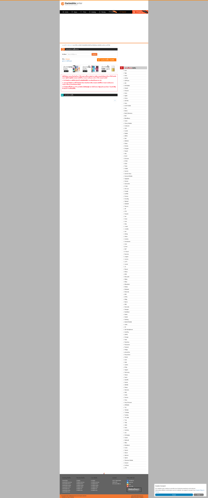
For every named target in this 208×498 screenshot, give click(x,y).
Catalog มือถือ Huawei (66, 485)
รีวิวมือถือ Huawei (80, 485)
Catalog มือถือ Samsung (67, 482)
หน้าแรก (69, 45)
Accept (174, 495)
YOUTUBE (130, 486)
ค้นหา (65, 54)
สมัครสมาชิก (114, 482)
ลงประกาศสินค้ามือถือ (116, 480)
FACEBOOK (131, 480)
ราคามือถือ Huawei (94, 485)
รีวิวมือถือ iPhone (80, 483)
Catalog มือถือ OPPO (66, 487)
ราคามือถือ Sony (94, 490)
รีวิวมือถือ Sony (80, 490)
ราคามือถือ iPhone (94, 483)
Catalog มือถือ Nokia (66, 490)
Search (94, 54)
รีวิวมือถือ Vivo (79, 488)
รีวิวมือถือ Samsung (80, 482)
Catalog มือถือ (65, 480)
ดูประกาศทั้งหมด (67, 61)
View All (66, 71)
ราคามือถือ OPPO (94, 487)
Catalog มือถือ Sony (66, 491)
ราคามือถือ (93, 480)
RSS (129, 484)
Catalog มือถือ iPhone (66, 483)
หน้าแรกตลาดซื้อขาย (116, 483)
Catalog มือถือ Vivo (66, 488)
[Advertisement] (133, 54)
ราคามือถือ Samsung (95, 482)
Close (198, 495)
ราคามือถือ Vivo (94, 488)
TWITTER (130, 482)
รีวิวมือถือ (78, 480)
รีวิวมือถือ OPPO (80, 487)
